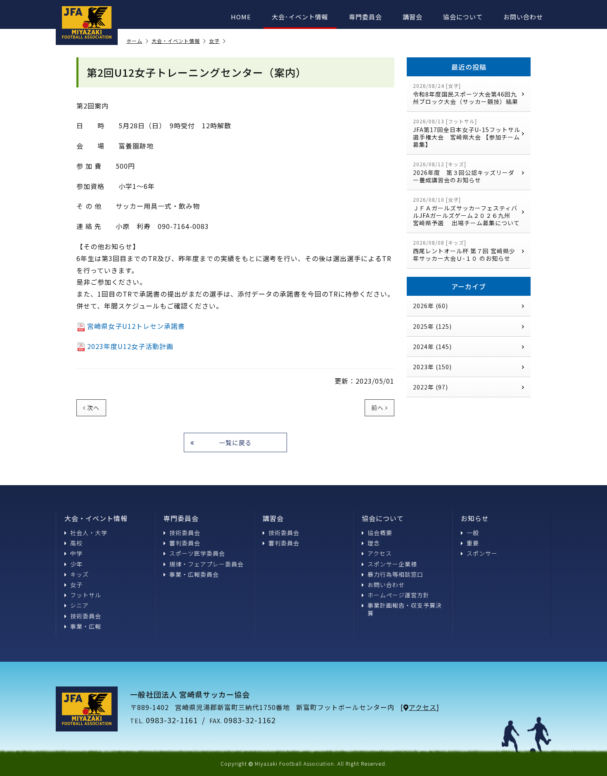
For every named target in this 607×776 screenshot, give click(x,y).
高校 (76, 543)
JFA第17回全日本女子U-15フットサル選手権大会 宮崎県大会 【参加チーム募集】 (466, 133)
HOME (241, 16)
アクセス (380, 553)
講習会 (412, 16)
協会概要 (380, 532)
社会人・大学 (88, 532)
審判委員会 (184, 543)
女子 (214, 41)
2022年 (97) (430, 387)
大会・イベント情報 (176, 41)
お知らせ (475, 518)
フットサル (85, 595)
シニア (79, 605)
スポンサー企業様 (392, 564)
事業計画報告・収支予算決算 (405, 608)
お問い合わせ (523, 16)
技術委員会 (85, 616)
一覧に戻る (235, 442)
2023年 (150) (432, 367)
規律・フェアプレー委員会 (206, 564)
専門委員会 (365, 16)
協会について (463, 16)
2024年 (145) (432, 346)
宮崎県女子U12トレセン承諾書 (136, 326)
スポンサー (482, 553)
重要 (473, 543)
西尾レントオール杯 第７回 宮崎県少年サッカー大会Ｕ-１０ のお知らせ (464, 250)
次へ (93, 407)
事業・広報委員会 (194, 574)
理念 (374, 543)
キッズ (79, 574)
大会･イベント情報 (300, 16)
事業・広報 (85, 626)
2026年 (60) (430, 306)
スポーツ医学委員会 (197, 553)
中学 (76, 553)
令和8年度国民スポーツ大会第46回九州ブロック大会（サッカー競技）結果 (465, 94)
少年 (76, 564)
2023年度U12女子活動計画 (130, 346)
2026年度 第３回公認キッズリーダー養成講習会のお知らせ (464, 172)
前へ (377, 407)
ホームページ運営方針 (398, 595)
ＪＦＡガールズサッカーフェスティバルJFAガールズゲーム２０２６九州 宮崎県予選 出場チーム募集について (466, 211)
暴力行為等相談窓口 (395, 574)
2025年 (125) (432, 326)
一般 (473, 532)
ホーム (134, 41)
